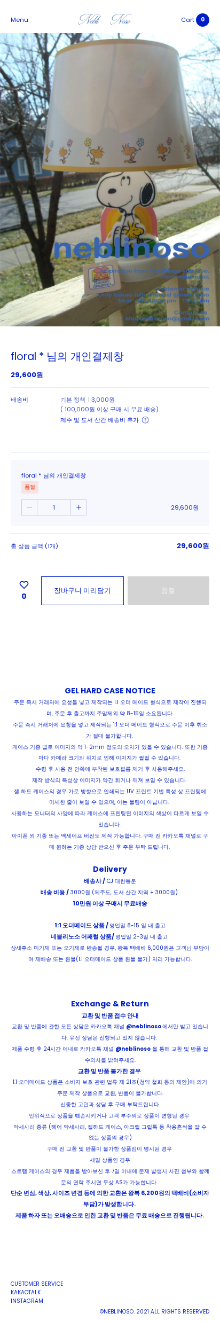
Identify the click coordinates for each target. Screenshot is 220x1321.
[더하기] (78, 507)
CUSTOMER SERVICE (37, 1284)
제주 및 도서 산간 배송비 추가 (99, 420)
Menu (19, 19)
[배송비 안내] (145, 420)
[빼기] (29, 507)
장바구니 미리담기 (82, 590)
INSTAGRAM (27, 1301)
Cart (187, 19)
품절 (168, 590)
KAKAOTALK (26, 1292)
